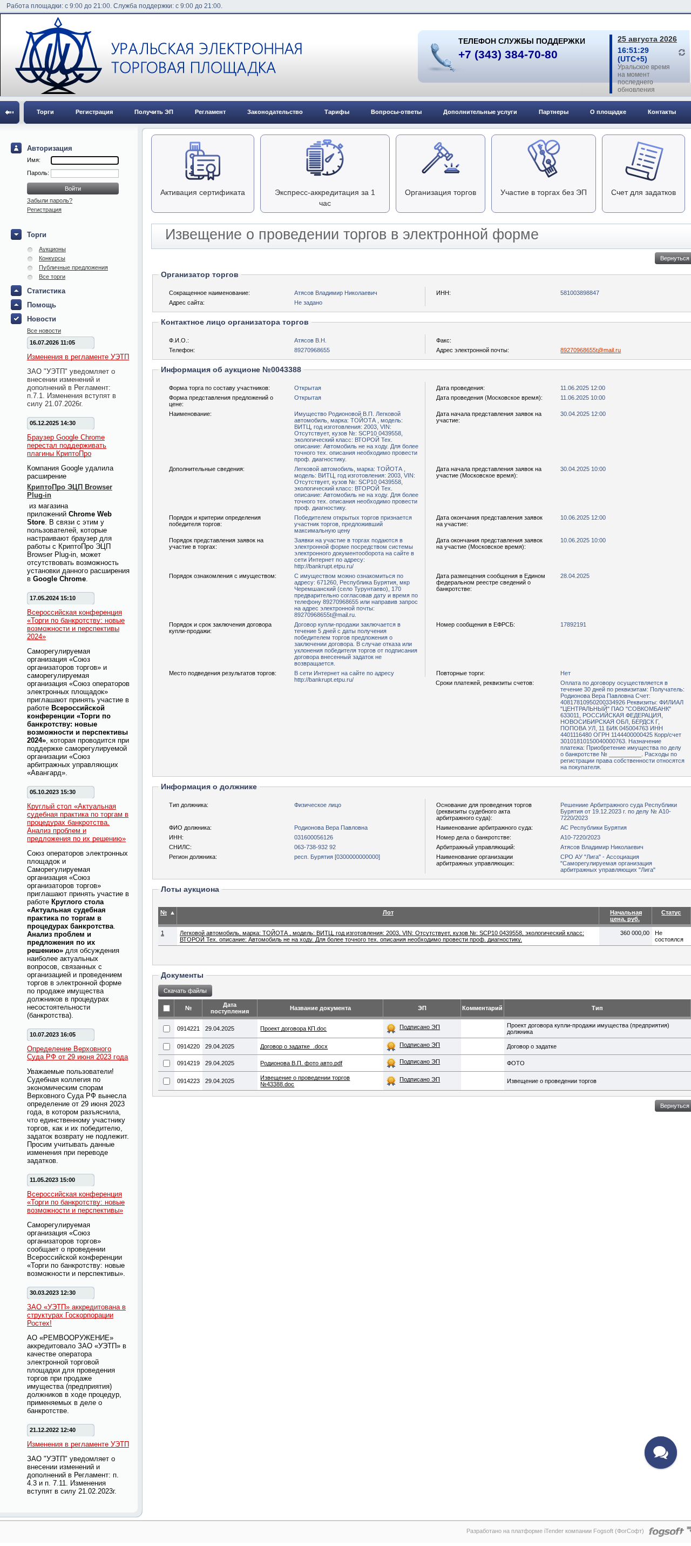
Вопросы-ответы (396, 112)
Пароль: (39, 173)
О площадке (608, 112)
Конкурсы (52, 258)
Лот (388, 912)
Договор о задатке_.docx (294, 1046)
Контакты (662, 112)
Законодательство (275, 112)
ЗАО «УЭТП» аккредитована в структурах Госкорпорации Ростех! (76, 1315)
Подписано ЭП (419, 1027)
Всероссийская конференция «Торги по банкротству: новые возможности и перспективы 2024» (76, 624)
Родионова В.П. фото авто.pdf (301, 1063)
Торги (45, 112)
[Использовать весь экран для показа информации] (9, 112)
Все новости (44, 330)
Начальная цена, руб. (626, 915)
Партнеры (553, 112)
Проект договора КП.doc (293, 1028)
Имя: (33, 160)
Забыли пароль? (49, 200)
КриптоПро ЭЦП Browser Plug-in (69, 491)
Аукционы (52, 249)
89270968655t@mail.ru (590, 350)
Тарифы (336, 112)
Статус (671, 912)
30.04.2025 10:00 (583, 469)
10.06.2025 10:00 (583, 540)
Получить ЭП (153, 112)
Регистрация (94, 112)
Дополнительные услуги (480, 112)
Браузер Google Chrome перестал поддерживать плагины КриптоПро (66, 445)
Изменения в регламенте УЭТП (78, 357)
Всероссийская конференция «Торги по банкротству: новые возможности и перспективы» (76, 1202)
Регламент (210, 112)
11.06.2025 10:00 (582, 397)
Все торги (52, 276)
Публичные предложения (73, 267)
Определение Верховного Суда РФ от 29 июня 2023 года (77, 1053)
